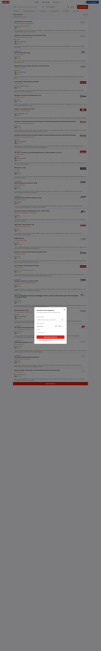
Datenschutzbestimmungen (46, 340)
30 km (59, 326)
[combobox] (49, 319)
